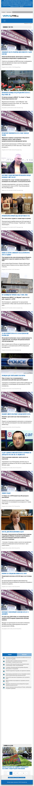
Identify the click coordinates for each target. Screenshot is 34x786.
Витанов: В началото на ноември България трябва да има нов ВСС (17, 684)
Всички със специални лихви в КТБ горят (14, 573)
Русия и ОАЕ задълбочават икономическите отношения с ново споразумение (17, 664)
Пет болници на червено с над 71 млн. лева (15, 295)
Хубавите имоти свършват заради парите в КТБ (16, 414)
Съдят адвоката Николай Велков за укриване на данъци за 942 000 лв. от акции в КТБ (16, 454)
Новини (3, 12)
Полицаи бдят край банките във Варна (13, 375)
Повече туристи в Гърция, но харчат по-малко (18, 670)
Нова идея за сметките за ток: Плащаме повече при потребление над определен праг (18, 674)
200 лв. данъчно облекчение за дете (13, 532)
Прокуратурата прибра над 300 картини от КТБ (16, 216)
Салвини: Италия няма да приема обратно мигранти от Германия (17, 667)
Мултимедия (9, 12)
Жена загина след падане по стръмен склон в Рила (17, 681)
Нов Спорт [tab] (24, 654)
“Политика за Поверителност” (8, 5)
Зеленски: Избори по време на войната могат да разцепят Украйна (18, 658)
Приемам (21, 6)
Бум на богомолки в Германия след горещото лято (18, 677)
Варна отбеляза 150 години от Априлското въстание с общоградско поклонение (15, 767)
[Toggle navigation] (4, 20)
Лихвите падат (6, 493)
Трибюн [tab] (10, 654)
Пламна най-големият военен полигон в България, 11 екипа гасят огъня (16, 661)
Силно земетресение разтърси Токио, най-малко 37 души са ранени (18, 687)
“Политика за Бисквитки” (20, 5)
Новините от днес (28, 23)
